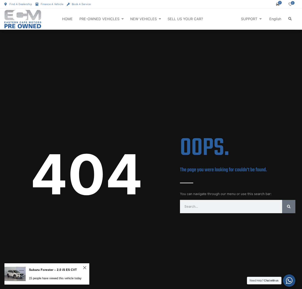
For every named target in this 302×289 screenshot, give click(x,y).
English (275, 19)
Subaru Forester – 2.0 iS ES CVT (53, 269)
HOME (67, 19)
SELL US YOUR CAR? (185, 19)
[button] (290, 18)
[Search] (288, 206)
